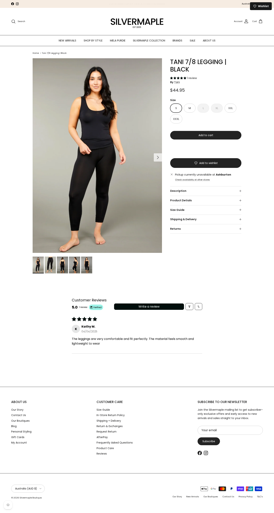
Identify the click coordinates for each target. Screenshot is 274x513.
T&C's (260, 496)
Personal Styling (21, 431)
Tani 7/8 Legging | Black (54, 53)
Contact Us (18, 415)
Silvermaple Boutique (31, 497)
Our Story (17, 410)
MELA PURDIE (117, 40)
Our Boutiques (20, 421)
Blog (14, 426)
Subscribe (208, 441)
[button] (178, 78)
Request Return (106, 431)
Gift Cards (17, 437)
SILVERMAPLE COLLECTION (149, 40)
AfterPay (102, 437)
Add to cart (206, 135)
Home (36, 53)
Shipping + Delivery (109, 421)
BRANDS (177, 40)
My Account (19, 442)
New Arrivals (192, 496)
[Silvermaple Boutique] (137, 21)
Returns (175, 229)
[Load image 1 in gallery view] (97, 155)
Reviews (102, 453)
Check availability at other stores (192, 179)
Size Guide (177, 210)
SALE (192, 40)
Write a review (149, 306)
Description (178, 191)
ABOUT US (209, 40)
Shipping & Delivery (183, 219)
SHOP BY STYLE (93, 40)
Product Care (105, 448)
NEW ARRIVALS (67, 40)
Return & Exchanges (110, 426)
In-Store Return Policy (111, 415)
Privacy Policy (246, 496)
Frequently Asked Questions (115, 442)
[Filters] (189, 306)
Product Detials (181, 200)
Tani (177, 82)
